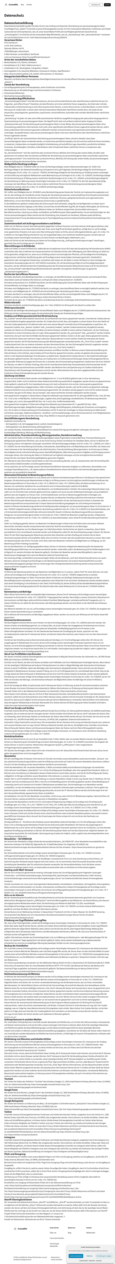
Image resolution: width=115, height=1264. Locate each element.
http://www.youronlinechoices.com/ (24, 367)
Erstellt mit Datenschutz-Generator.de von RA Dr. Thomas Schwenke (32, 1219)
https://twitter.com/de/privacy (72, 1132)
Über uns (53, 1233)
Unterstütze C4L (95, 4)
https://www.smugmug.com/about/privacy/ (56, 1188)
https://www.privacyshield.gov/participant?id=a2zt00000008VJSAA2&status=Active (45, 1197)
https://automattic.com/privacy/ (73, 691)
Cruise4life (13, 5)
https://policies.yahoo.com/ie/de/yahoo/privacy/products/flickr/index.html (40, 1185)
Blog (69, 1233)
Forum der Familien (57, 1238)
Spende (107, 4)
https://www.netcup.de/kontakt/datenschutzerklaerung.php (29, 971)
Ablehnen (90, 1256)
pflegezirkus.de (26, 1259)
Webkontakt (90, 1233)
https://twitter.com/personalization (23, 1135)
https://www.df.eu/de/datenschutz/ (19, 918)
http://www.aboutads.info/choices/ (82, 364)
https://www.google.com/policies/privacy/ (48, 1084)
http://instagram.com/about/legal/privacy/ (70, 1151)
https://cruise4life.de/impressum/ (36, 57)
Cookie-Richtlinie (83, 1260)
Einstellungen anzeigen (104, 1256)
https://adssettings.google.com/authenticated (27, 1087)
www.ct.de (58, 1214)
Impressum (99, 1260)
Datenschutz (92, 1260)
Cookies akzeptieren (76, 1256)
